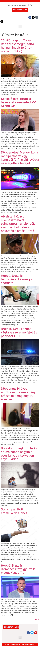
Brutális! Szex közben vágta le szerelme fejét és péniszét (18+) (19, 332)
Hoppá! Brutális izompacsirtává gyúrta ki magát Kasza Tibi (18, 569)
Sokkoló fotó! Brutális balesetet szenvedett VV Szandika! (18, 102)
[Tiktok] (36, 17)
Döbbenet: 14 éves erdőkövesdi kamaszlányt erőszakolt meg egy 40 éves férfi (19, 394)
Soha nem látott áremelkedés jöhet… (15, 511)
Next (36, 619)
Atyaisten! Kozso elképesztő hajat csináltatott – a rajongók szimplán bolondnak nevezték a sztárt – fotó (18, 224)
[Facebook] (29, 17)
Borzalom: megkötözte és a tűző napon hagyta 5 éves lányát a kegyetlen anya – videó (19, 453)
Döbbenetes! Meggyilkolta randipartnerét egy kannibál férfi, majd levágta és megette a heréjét (20, 158)
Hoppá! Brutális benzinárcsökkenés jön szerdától (17, 279)
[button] (20, 26)
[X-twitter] (33, 17)
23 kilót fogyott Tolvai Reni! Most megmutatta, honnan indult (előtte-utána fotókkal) (18, 46)
